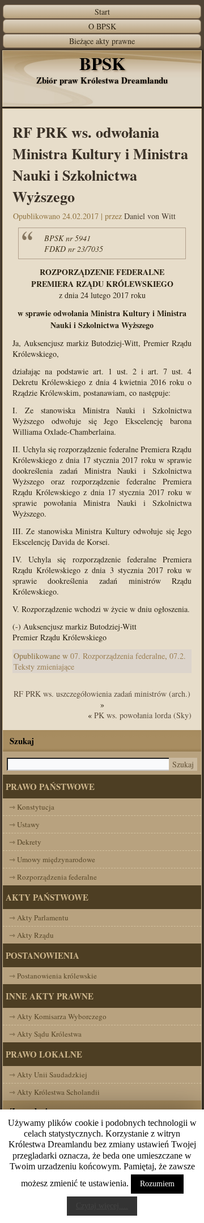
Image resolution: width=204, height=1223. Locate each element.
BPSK (102, 63)
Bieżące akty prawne (102, 41)
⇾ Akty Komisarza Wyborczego (58, 1016)
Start (102, 11)
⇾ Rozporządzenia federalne (53, 877)
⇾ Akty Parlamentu (39, 917)
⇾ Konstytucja (31, 807)
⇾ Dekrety (25, 842)
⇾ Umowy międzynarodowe (52, 859)
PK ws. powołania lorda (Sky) (143, 715)
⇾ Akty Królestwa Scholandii (54, 1092)
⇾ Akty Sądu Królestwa (45, 1034)
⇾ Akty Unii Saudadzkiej (48, 1074)
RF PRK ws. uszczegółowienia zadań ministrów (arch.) (102, 693)
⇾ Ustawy (24, 824)
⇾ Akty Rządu (31, 935)
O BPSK (102, 26)
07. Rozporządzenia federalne (117, 655)
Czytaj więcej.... (102, 1206)
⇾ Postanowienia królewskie (53, 976)
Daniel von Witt (150, 216)
